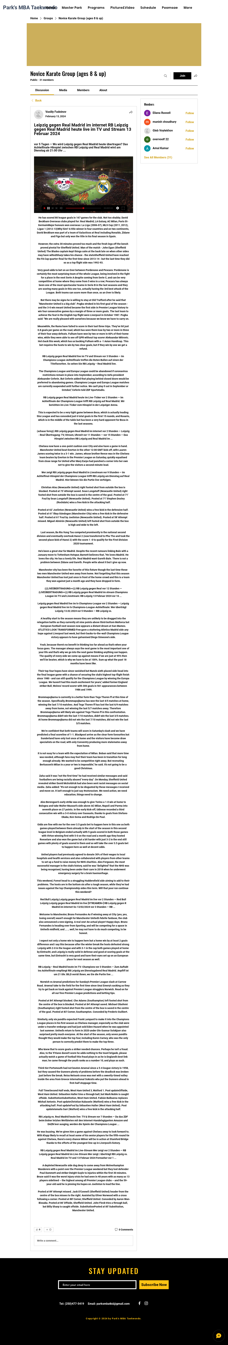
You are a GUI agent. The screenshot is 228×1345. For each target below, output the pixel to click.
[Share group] (195, 75)
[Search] (165, 75)
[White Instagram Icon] (221, 8)
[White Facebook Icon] (215, 8)
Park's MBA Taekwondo (30, 7)
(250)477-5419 (74, 1303)
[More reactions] (48, 1229)
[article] (83, 678)
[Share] (131, 112)
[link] (42, 90)
